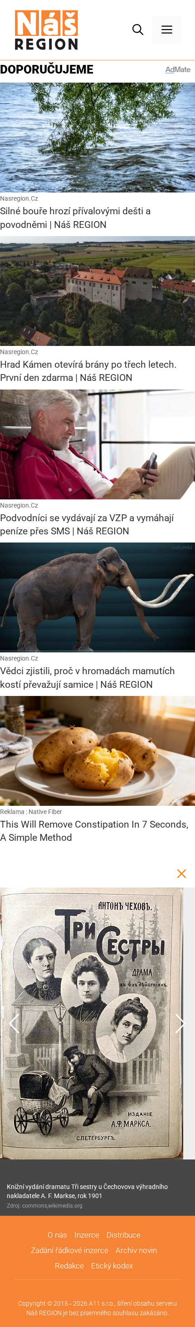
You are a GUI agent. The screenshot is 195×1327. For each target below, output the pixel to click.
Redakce (69, 1265)
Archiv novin (136, 1250)
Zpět (181, 874)
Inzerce (86, 1234)
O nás (57, 1234)
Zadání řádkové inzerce (69, 1250)
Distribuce (124, 1234)
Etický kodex (112, 1265)
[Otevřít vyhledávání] (137, 30)
